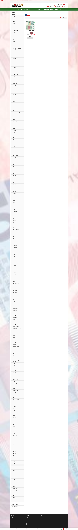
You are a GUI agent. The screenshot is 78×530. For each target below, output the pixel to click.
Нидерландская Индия (16, 283)
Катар (14, 200)
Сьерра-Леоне (15, 410)
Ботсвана (14, 85)
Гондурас (14, 132)
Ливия (14, 238)
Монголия (14, 274)
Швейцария (14, 470)
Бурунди (14, 90)
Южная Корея (15, 488)
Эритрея (14, 479)
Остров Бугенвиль (15, 315)
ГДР (13, 123)
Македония (14, 252)
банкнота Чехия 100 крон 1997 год (30, 31)
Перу (13, 355)
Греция (14, 135)
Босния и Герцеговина (16, 83)
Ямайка (14, 493)
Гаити (14, 108)
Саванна (14, 372)
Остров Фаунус (15, 344)
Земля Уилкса (15, 157)
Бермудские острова (16, 69)
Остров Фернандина (16, 346)
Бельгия (14, 65)
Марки (50, 9)
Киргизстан (14, 207)
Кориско (14, 218)
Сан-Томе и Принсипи (16, 377)
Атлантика (14, 46)
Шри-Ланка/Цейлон (16, 475)
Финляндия (14, 451)
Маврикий (14, 243)
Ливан (14, 236)
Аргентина (14, 39)
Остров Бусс (15, 317)
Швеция (14, 472)
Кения (14, 202)
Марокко (14, 265)
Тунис (14, 433)
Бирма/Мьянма (15, 74)
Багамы (14, 54)
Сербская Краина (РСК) (16, 390)
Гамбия (14, 114)
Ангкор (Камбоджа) (16, 30)
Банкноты (23, 9)
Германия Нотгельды (16, 126)
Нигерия (14, 281)
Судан (14, 404)
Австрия (14, 21)
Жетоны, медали (45, 9)
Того (13, 424)
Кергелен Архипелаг (16, 204)
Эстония (14, 481)
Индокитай (14, 166)
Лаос (13, 225)
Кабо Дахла (14, 186)
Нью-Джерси (15, 297)
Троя (13, 431)
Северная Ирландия (16, 383)
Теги (60, 9)
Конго (14, 216)
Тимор (14, 419)
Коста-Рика (14, 220)
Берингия (14, 67)
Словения (14, 397)
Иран (14, 173)
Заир (13, 150)
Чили (13, 468)
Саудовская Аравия (16, 379)
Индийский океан (15, 162)
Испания (14, 177)
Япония (14, 495)
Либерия (14, 234)
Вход (61, 1)
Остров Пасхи (15, 337)
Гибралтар (14, 130)
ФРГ (13, 457)
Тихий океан (15, 422)
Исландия (14, 175)
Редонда (14, 363)
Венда (14, 101)
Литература (55, 9)
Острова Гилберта (15, 319)
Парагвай (14, 353)
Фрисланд (14, 459)
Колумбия (14, 213)
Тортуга (14, 428)
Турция (14, 437)
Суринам (14, 406)
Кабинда (14, 182)
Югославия (14, 484)
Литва (14, 240)
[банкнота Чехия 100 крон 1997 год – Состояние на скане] (30, 25)
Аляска (14, 28)
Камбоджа (14, 193)
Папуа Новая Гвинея (16, 351)
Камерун (14, 195)
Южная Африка (15, 486)
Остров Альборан (15, 308)
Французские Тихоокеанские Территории (17, 455)
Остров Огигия (15, 335)
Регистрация (65, 1)
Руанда (14, 368)
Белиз (14, 63)
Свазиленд (14, 381)
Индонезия (14, 168)
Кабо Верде (14, 184)
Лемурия (14, 231)
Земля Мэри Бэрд (15, 155)
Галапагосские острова (16, 112)
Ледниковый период (16, 229)
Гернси (14, 128)
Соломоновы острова (16, 399)
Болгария (14, 76)
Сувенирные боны (15, 16)
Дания (14, 139)
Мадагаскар (15, 247)
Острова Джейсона (16, 326)
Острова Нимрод (15, 333)
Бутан (14, 92)
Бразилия (14, 87)
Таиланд (14, 413)
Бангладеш (14, 56)
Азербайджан (15, 23)
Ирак (13, 171)
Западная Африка (15, 153)
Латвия (14, 227)
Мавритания (15, 245)
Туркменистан (15, 435)
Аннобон (14, 34)
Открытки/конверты (36, 9)
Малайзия (14, 256)
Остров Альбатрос (15, 306)
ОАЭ (13, 299)
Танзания (14, 417)
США (13, 408)
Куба (13, 222)
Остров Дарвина (15, 324)
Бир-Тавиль (14, 72)
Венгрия (14, 99)
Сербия (14, 388)
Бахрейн (14, 60)
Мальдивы (14, 261)
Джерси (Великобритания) (17, 141)
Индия (14, 164)
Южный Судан (15, 490)
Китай (14, 209)
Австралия (14, 19)
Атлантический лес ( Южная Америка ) (17, 49)
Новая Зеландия (15, 290)
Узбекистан (14, 440)
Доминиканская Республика (17, 144)
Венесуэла (14, 103)
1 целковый (2, 0)
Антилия (14, 37)
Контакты (26, 1)
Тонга (14, 426)
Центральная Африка (16, 463)
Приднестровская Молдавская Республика (17, 361)
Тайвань (14, 415)
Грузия (14, 137)
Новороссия (15, 292)
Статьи (23, 1)
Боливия (14, 78)
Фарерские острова (16, 446)
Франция (14, 453)
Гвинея (14, 119)
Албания (14, 25)
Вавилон (14, 94)
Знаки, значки (28, 9)
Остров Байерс (15, 310)
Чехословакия (15, 466)
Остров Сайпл (15, 342)
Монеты (18, 9)
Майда (14, 249)
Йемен (14, 180)
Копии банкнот (14, 499)
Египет (14, 148)
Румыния (14, 370)
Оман (14, 301)
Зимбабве (14, 159)
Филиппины (14, 449)
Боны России (14, 497)
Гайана (14, 110)
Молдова (14, 272)
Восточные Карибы (16, 105)
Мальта (14, 263)
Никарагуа (14, 288)
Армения (14, 43)
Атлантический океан (16, 51)
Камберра (14, 191)
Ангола (14, 32)
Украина (14, 442)
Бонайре (14, 81)
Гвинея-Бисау (15, 121)
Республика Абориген (16, 365)
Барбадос (14, 58)
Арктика (14, 41)
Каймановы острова (16, 189)
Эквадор (14, 477)
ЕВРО (14, 146)
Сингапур (14, 392)
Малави (14, 254)
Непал (14, 279)
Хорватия (14, 461)
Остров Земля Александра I (17, 328)
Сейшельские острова (16, 386)
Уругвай (14, 444)
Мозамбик (14, 270)
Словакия (14, 395)
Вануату (14, 96)
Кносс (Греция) (15, 211)
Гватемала (14, 117)
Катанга (14, 198)
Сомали (14, 401)
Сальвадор (14, 374)
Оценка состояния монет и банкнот (16, 1)
